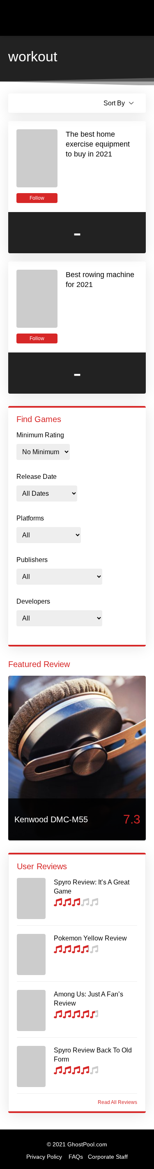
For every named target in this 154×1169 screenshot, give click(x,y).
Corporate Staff (108, 1156)
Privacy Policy (44, 1156)
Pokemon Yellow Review (90, 938)
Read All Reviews (117, 1102)
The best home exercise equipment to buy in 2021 (98, 144)
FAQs (76, 1156)
